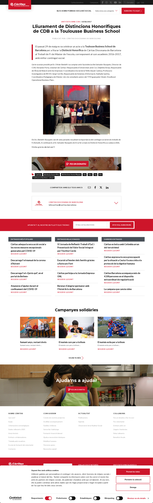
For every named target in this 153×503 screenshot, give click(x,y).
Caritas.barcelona (77, 2)
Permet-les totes (133, 472)
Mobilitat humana (49, 441)
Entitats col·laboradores (17, 437)
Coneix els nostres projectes (54, 418)
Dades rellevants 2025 (16, 429)
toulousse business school (43, 178)
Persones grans (49, 445)
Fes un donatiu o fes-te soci (123, 418)
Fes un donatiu (77, 390)
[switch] (72, 498)
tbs (84, 174)
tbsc (90, 174)
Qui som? (11, 418)
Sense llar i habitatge (51, 429)
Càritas (38, 174)
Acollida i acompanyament (53, 422)
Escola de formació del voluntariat (20, 445)
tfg (95, 174)
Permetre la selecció (133, 480)
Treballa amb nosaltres (16, 441)
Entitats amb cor (119, 426)
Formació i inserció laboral (52, 433)
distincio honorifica (51, 174)
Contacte (12, 449)
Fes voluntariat (118, 422)
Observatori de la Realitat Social (90, 426)
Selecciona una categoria (104, 11)
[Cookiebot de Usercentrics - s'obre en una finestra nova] (15, 498)
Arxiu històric (13, 433)
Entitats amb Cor (70, 22)
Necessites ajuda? (50, 449)
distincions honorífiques (71, 174)
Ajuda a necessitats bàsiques (54, 437)
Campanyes (94, 2)
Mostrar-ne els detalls (136, 498)
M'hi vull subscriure (121, 225)
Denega (133, 487)
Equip (10, 422)
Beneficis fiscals (119, 437)
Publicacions (83, 418)
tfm (100, 174)
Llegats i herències (120, 429)
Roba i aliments (119, 433)
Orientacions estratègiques (18, 426)
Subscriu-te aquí (132, 11)
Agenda (81, 422)
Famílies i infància (49, 426)
